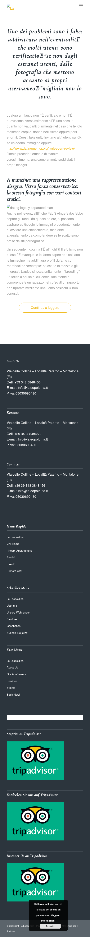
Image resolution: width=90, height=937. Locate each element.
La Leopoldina (15, 537)
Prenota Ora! (14, 571)
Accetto (50, 926)
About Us (12, 667)
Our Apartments (16, 674)
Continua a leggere (45, 307)
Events (11, 688)
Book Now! (13, 694)
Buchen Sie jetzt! (17, 633)
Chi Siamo (13, 544)
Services (12, 619)
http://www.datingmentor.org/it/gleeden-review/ (41, 148)
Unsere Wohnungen (18, 612)
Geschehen (14, 626)
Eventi (10, 564)
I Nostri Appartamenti (19, 551)
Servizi (11, 557)
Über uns (12, 605)
